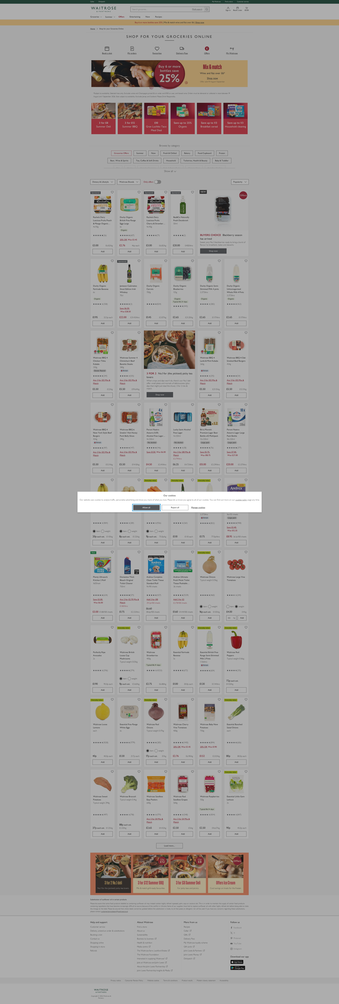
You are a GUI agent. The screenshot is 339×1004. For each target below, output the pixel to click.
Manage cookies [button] (198, 507)
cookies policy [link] (241, 500)
